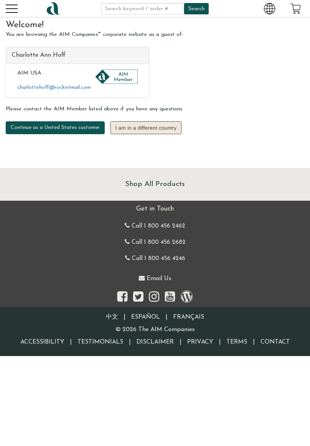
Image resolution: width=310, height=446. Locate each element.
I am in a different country (146, 128)
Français (188, 317)
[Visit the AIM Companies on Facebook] (122, 297)
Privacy (200, 342)
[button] (11, 8)
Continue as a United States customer (55, 127)
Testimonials (100, 342)
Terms (236, 342)
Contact (275, 342)
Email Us (158, 279)
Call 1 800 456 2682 (158, 242)
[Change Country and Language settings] (269, 8)
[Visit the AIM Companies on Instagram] (154, 297)
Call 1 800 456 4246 (157, 259)
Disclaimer (155, 342)
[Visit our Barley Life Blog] (187, 297)
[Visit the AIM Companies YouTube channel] (170, 297)
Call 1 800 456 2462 (157, 226)
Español (145, 317)
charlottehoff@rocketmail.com (54, 87)
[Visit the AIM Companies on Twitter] (138, 297)
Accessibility (42, 342)
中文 (112, 317)
